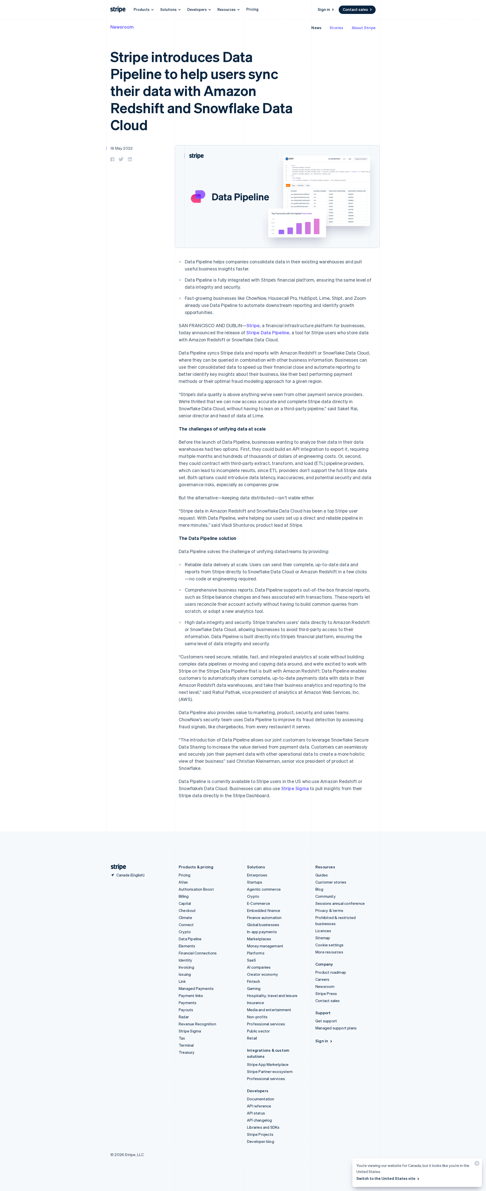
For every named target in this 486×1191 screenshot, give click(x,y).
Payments (188, 1002)
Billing (184, 896)
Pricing (252, 9)
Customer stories (330, 882)
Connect (186, 924)
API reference (259, 1105)
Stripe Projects (260, 1134)
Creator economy (262, 974)
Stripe (253, 325)
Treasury (187, 1052)
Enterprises (257, 874)
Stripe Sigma (295, 788)
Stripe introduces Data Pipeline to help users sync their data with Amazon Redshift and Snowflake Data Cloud (201, 90)
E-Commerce (258, 903)
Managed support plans (336, 1027)
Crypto (185, 931)
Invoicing (186, 967)
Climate (185, 917)
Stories (336, 27)
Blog (319, 889)
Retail (252, 1038)
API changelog (259, 1120)
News (316, 27)
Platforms (256, 952)
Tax (182, 1038)
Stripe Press (326, 993)
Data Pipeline (190, 938)
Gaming (253, 988)
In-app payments (262, 931)
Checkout (187, 910)
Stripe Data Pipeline (267, 332)
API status (256, 1113)
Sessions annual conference (340, 903)
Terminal (186, 1045)
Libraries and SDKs (263, 1127)
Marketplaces (259, 938)
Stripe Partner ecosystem (270, 1071)
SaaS (251, 960)
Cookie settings (329, 944)
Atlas (183, 882)
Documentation (260, 1098)
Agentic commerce (264, 889)
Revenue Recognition (197, 1023)
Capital (185, 903)
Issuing (185, 974)
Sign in (324, 9)
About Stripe (364, 27)
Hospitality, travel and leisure (272, 995)
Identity (185, 960)
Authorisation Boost (196, 889)
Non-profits (257, 1016)
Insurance (255, 1002)
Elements (187, 945)
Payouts (186, 1009)
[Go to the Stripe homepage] (116, 867)
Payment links (191, 995)
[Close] (476, 1164)
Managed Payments (196, 988)
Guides (321, 874)
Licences (323, 930)
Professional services (266, 1023)
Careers (322, 979)
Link (182, 981)
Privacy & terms (329, 910)
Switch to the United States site (385, 1178)
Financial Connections (198, 952)
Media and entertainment (269, 1009)
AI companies (259, 967)
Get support (326, 1020)
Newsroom (122, 27)
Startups (254, 882)
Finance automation (264, 917)
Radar (184, 1016)
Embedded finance (263, 910)
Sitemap (322, 937)
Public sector (258, 1030)
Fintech (253, 981)
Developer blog (260, 1141)
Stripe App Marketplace (268, 1064)
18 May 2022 (121, 148)
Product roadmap (330, 972)
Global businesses (263, 924)
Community (325, 896)
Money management (265, 945)
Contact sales (355, 9)
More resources (329, 951)
